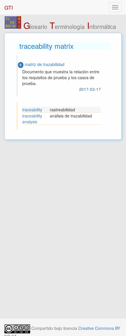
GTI (8, 7)
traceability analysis (32, 118)
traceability (32, 109)
